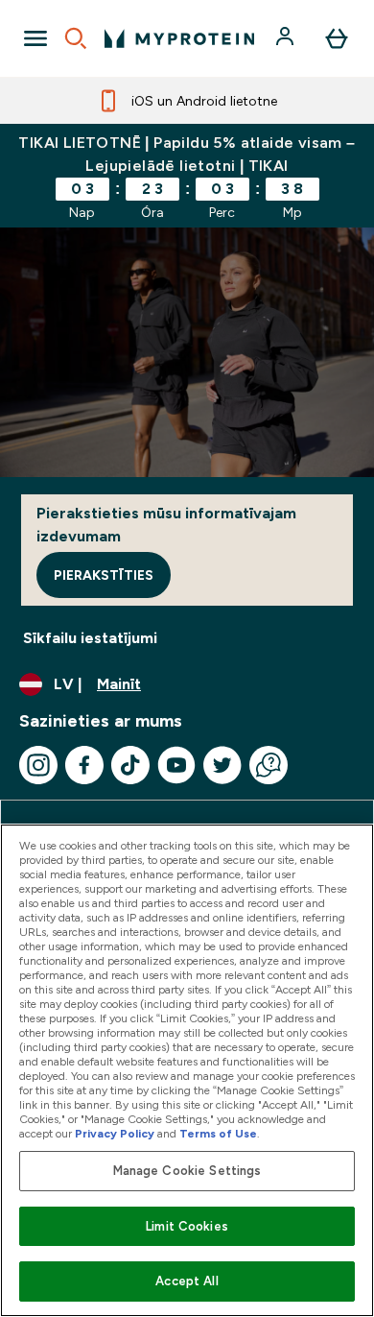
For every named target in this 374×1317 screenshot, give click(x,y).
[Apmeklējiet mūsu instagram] (38, 765)
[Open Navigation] (35, 38)
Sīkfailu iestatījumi (90, 638)
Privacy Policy (114, 1133)
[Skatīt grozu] (336, 38)
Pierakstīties (103, 575)
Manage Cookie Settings (187, 1170)
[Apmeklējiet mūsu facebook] (84, 765)
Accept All (186, 1281)
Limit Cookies (187, 1226)
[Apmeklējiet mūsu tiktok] (130, 765)
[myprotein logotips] (179, 38)
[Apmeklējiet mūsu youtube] (176, 765)
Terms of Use (218, 1133)
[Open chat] (268, 765)
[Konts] (286, 38)
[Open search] (75, 38)
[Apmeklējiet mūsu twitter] (222, 765)
